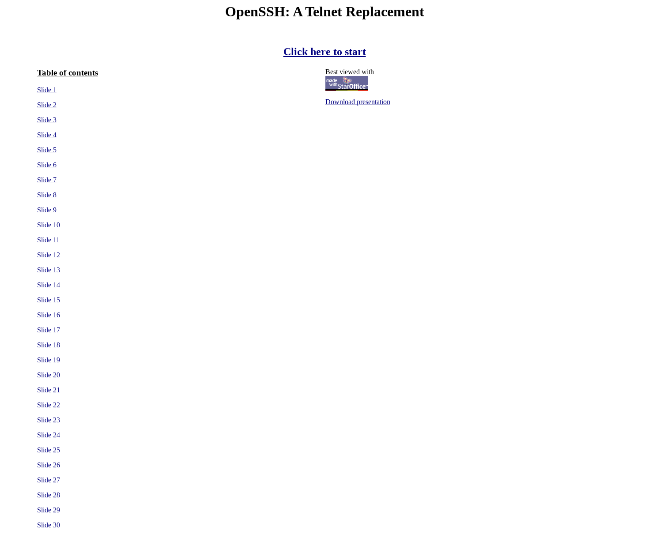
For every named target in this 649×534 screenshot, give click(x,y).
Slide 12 (48, 255)
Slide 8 (47, 195)
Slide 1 (47, 90)
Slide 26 (48, 465)
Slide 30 (48, 525)
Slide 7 (47, 180)
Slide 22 (48, 405)
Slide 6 (47, 165)
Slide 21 (48, 390)
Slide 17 (48, 330)
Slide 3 (47, 120)
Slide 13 (48, 270)
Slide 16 (48, 315)
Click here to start (324, 51)
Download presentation (357, 101)
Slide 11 (48, 240)
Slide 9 (47, 210)
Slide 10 (48, 225)
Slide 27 (48, 480)
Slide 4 (47, 135)
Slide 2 (47, 105)
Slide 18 (48, 345)
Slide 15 (48, 300)
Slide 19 (48, 360)
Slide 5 (47, 150)
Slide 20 (48, 375)
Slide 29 (48, 510)
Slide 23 (48, 420)
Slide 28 (48, 495)
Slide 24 (48, 435)
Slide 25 (48, 450)
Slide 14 (48, 285)
